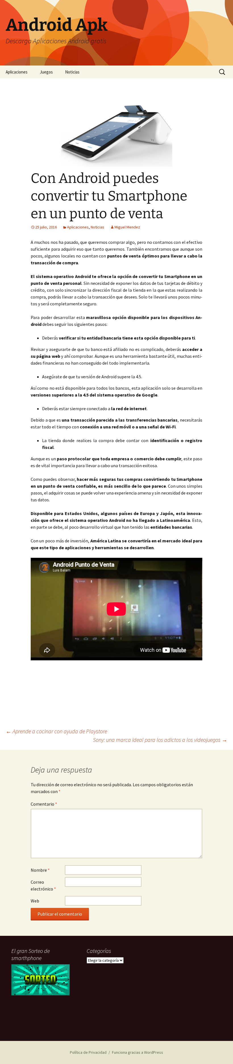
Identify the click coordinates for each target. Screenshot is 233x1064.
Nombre (40, 870)
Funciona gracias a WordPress (137, 1052)
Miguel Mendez (127, 227)
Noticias (72, 72)
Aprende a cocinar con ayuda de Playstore (56, 731)
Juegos (46, 72)
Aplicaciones (17, 72)
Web (35, 901)
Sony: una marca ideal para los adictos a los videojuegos (160, 739)
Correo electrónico (43, 885)
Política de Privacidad (88, 1052)
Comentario (44, 804)
